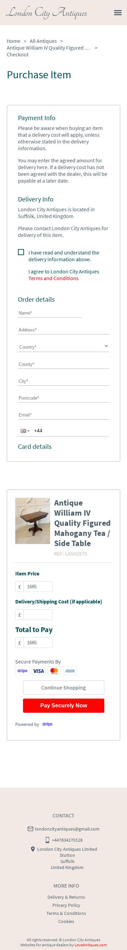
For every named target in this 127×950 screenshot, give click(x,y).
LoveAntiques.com (91, 944)
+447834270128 (67, 840)
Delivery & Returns (66, 897)
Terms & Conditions (66, 913)
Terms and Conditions (53, 278)
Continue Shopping (63, 687)
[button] (24, 430)
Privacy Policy (66, 905)
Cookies (66, 921)
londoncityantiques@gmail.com (67, 829)
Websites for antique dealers (44, 944)
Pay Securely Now (63, 705)
